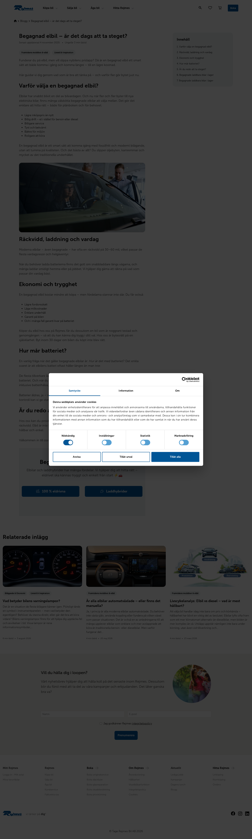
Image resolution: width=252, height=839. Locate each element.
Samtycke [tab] (75, 390)
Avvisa (77, 456)
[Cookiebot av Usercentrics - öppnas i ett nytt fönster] (184, 379)
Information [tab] (126, 390)
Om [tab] (177, 390)
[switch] (107, 442)
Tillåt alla (175, 456)
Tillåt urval (126, 456)
